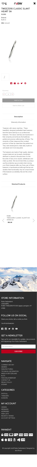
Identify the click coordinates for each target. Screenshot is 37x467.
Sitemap (4, 384)
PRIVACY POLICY (6, 382)
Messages (4, 409)
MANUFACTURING (7, 369)
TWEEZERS (5, 396)
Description (18, 117)
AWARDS (4, 367)
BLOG (3, 375)
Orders (4, 407)
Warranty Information (18, 122)
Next (34, 221)
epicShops (18, 450)
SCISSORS (4, 398)
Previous (3, 221)
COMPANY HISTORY (7, 365)
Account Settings (8, 418)
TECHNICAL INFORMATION (9, 371)
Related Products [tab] (18, 184)
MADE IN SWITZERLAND (9, 373)
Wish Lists (5, 413)
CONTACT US (5, 380)
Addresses (5, 411)
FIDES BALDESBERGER (8, 378)
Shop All (4, 393)
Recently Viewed (7, 416)
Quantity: (5, 90)
